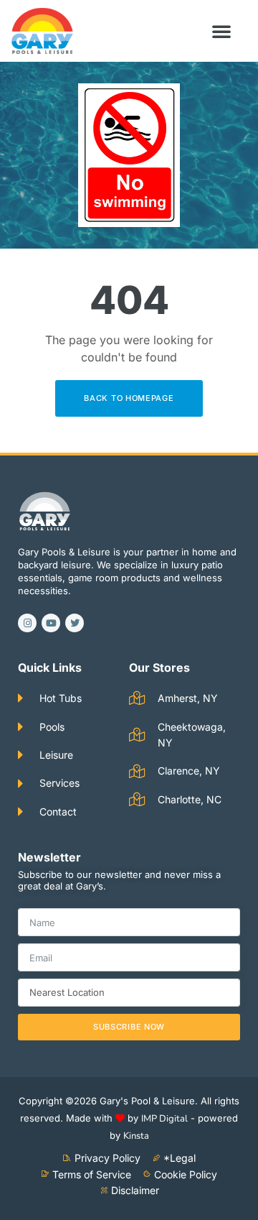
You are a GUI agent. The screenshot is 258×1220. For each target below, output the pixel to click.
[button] (221, 31)
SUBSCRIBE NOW (129, 1027)
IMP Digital (164, 1118)
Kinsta (136, 1135)
